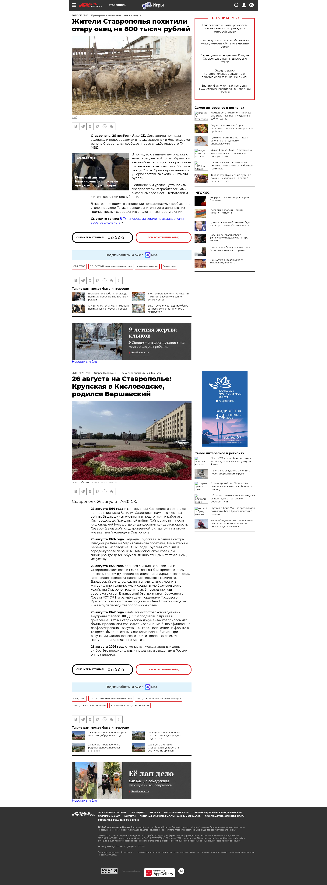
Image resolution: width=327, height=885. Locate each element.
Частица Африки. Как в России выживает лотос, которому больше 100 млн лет (231, 165)
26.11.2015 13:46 (80, 15)
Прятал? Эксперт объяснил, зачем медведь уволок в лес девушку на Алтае (231, 461)
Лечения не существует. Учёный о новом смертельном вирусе (230, 472)
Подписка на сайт (109, 816)
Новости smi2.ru (84, 361)
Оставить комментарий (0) (163, 237)
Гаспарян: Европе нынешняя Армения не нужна (227, 211)
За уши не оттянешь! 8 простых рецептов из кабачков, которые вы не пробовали (233, 128)
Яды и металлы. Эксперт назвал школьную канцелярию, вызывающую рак (229, 140)
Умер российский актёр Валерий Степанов (229, 199)
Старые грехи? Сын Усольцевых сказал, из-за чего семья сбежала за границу (232, 486)
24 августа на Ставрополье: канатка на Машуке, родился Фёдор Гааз (165, 735)
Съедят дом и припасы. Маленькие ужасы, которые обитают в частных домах (224, 43)
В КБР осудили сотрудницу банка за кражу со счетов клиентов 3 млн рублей (168, 308)
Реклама (154, 812)
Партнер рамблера (131, 871)
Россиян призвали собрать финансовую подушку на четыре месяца (229, 238)
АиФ (74, 117)
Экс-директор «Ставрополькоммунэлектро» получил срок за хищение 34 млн (225, 74)
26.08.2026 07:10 (81, 373)
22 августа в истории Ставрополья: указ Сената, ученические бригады (163, 747)
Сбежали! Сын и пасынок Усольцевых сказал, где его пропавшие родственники (233, 498)
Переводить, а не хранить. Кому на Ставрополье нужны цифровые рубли (224, 59)
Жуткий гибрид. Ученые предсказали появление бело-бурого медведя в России (233, 511)
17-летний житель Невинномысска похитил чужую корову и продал (108, 307)
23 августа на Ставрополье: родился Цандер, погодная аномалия (104, 747)
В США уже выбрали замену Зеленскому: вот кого (226, 261)
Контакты (129, 816)
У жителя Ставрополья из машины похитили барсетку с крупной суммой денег (168, 296)
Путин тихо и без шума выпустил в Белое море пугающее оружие (230, 249)
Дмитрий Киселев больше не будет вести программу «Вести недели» (230, 224)
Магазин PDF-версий (176, 812)
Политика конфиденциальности (224, 816)
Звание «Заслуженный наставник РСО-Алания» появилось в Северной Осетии (225, 89)
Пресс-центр (138, 812)
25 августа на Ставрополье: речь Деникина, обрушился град (107, 734)
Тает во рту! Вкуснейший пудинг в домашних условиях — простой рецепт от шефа (231, 178)
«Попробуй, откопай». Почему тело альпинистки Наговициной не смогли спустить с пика (232, 523)
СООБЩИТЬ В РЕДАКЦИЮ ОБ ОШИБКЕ (118, 820)
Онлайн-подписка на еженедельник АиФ (217, 812)
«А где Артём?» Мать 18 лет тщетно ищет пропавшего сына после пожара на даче (231, 153)
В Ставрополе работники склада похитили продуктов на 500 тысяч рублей (108, 296)
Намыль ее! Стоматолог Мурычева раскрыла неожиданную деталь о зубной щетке (231, 115)
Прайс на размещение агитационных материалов (170, 816)
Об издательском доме (112, 812)
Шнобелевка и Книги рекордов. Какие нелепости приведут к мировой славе (224, 28)
